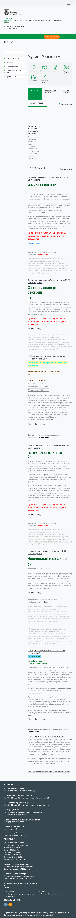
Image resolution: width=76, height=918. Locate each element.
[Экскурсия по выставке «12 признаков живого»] (34, 117)
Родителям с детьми (66, 72)
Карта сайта (12, 896)
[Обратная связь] (14, 77)
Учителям (55, 71)
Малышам (33, 71)
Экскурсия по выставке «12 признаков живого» (34, 130)
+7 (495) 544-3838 (12, 28)
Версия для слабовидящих (15, 26)
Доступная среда (44, 81)
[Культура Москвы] (14, 58)
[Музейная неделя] (14, 66)
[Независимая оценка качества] (14, 71)
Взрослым (33, 81)
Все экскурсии (66, 104)
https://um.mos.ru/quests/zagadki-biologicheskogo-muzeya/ (49, 771)
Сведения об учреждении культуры (21, 894)
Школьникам (44, 71)
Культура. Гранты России (50, 894)
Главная (11, 891)
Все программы (66, 169)
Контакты (44, 891)
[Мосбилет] (14, 62)
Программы (36, 168)
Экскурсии (35, 103)
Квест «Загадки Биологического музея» (46, 736)
